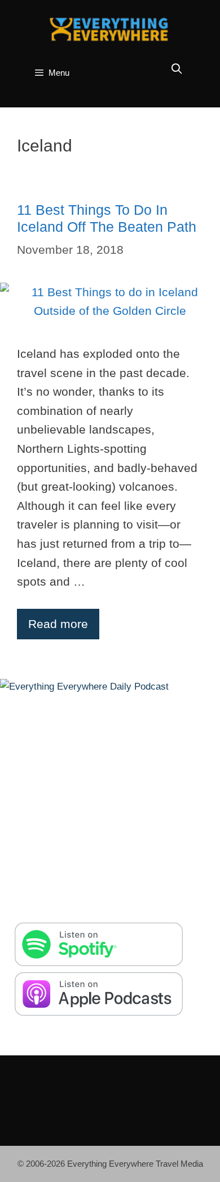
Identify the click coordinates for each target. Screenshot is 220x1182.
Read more (58, 623)
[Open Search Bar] (177, 69)
